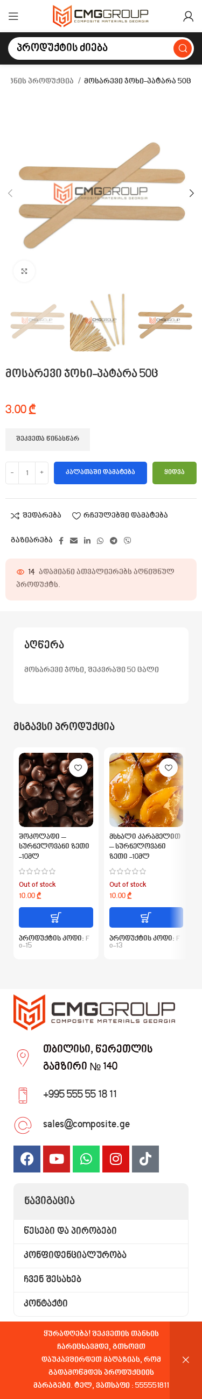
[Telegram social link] (114, 541)
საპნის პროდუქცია (38, 81)
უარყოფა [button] (186, 1360)
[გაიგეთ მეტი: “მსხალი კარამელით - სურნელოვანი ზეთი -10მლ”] (146, 917)
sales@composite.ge (86, 1124)
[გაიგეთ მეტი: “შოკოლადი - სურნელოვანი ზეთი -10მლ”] (56, 917)
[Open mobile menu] (13, 16)
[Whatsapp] (86, 1159)
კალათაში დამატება (100, 472)
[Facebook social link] (61, 541)
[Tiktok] (145, 1159)
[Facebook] (26, 1159)
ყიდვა (174, 472)
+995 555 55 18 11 (80, 1095)
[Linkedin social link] (87, 541)
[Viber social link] (128, 541)
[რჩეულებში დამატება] (78, 767)
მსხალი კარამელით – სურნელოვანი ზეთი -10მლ (144, 847)
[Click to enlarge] (24, 271)
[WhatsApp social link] (100, 541)
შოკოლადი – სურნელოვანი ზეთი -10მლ (54, 847)
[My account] (188, 16)
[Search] (182, 48)
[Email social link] (74, 541)
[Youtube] (56, 1159)
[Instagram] (115, 1159)
